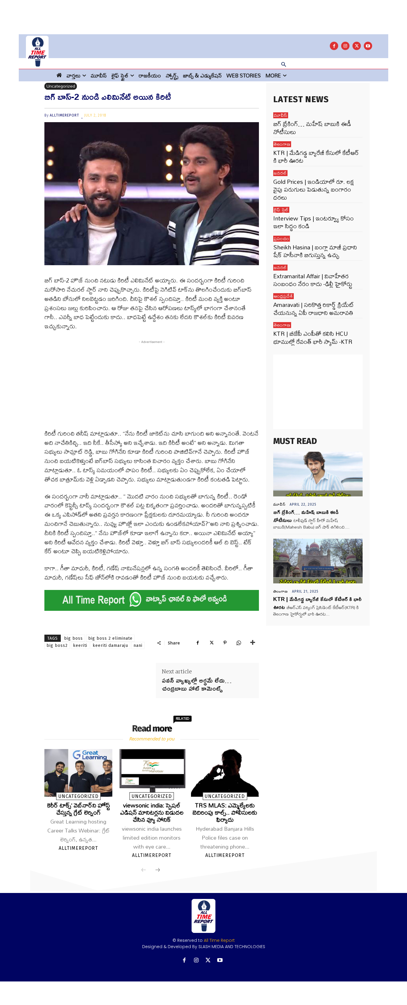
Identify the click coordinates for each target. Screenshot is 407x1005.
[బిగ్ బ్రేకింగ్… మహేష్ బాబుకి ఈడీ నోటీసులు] (318, 474)
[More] (252, 643)
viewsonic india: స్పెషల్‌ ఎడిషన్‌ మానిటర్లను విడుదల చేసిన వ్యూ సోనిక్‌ (152, 812)
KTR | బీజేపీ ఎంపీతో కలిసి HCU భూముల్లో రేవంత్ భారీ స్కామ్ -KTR (312, 337)
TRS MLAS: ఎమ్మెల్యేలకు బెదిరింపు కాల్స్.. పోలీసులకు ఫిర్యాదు (224, 812)
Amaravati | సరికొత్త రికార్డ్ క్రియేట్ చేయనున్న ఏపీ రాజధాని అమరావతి (313, 309)
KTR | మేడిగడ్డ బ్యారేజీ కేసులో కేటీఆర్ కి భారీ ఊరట (316, 157)
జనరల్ (280, 173)
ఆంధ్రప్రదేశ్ (283, 296)
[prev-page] (144, 870)
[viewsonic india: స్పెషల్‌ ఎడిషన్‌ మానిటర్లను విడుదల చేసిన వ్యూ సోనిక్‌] (152, 773)
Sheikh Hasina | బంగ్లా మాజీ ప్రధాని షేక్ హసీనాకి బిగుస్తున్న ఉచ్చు (315, 251)
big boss (73, 638)
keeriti (80, 645)
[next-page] (158, 870)
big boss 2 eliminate (110, 638)
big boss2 (57, 645)
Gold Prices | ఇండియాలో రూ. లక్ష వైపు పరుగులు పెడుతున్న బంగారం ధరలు (313, 189)
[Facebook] (334, 46)
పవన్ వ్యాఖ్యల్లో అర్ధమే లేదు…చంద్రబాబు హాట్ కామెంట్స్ (197, 684)
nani (137, 645)
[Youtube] (368, 46)
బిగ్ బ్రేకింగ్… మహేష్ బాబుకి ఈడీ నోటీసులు (312, 128)
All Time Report (219, 940)
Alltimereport (64, 115)
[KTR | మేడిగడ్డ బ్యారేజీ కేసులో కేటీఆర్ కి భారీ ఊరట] (318, 561)
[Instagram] (345, 46)
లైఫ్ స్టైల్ (281, 210)
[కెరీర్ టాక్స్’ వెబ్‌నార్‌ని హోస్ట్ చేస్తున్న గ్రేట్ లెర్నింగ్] (78, 773)
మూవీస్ (281, 115)
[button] (283, 65)
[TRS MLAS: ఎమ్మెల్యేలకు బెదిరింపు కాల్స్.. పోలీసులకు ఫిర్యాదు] (225, 773)
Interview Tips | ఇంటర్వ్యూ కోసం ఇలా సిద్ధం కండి (313, 222)
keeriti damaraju (110, 645)
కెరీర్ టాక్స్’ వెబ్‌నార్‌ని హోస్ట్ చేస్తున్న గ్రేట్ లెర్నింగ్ (78, 808)
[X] (356, 46)
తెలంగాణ (282, 144)
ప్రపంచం (281, 239)
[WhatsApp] (239, 643)
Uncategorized (60, 86)
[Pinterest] (225, 643)
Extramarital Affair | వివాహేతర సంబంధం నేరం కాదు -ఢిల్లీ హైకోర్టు (312, 280)
